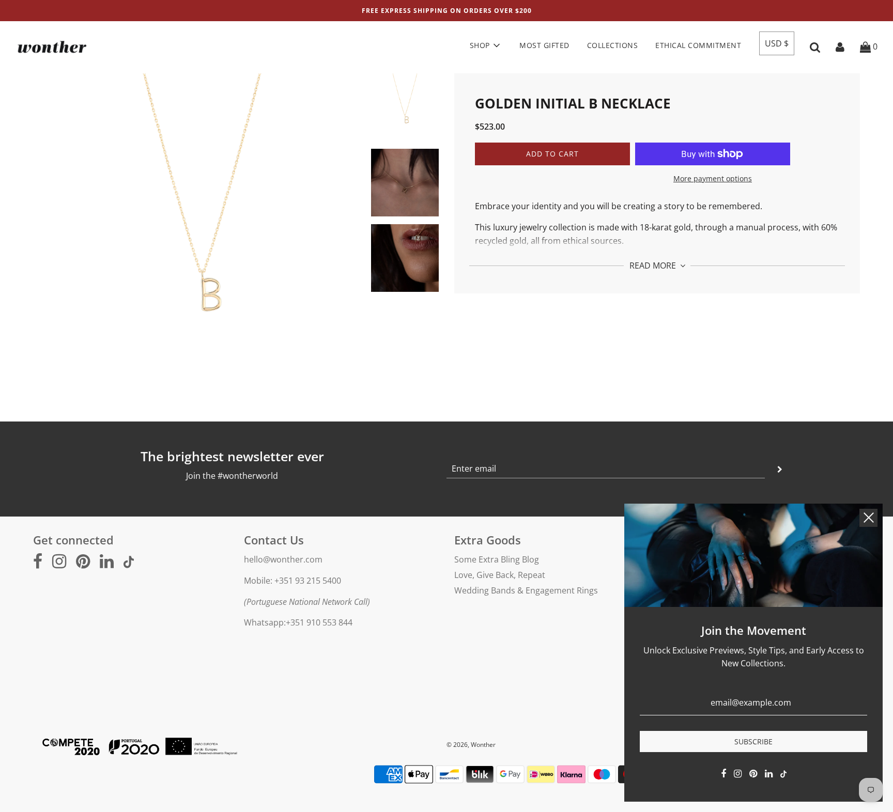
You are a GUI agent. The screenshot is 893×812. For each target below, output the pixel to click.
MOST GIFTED (544, 45)
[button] (777, 43)
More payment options (712, 178)
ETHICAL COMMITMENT (698, 45)
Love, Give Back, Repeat (499, 575)
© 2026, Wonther (471, 744)
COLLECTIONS (612, 45)
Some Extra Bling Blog (496, 559)
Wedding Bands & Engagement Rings (526, 590)
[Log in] (840, 46)
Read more (653, 265)
